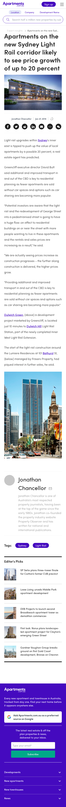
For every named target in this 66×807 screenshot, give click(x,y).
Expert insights (15, 30)
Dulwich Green (13, 315)
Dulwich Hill (34, 326)
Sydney (42, 140)
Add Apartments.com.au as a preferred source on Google (36, 717)
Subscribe (33, 754)
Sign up (48, 4)
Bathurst (48, 353)
